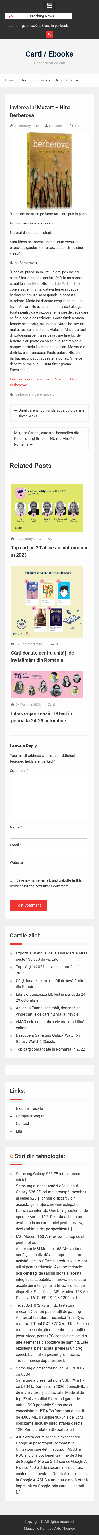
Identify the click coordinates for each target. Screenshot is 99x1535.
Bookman (56, 126)
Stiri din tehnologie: (40, 1156)
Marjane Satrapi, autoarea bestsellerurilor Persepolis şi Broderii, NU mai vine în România (47, 439)
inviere (37, 394)
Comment (19, 771)
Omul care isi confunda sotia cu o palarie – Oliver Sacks (49, 413)
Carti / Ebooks (49, 54)
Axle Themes (64, 1528)
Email (15, 845)
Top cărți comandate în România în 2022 (50, 1049)
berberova (23, 394)
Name (16, 827)
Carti (78, 126)
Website (16, 863)
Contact (22, 1123)
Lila (19, 1131)
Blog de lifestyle (29, 1108)
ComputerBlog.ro (30, 1116)
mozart (48, 394)
